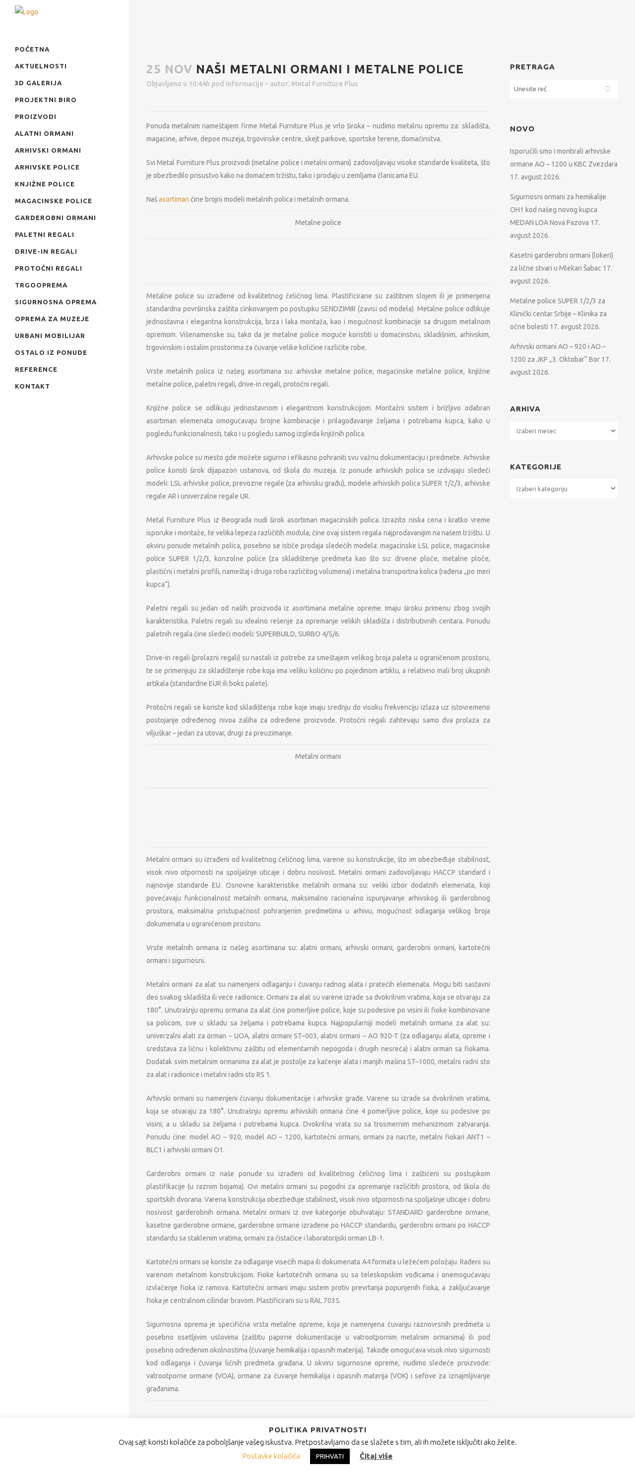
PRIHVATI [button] (330, 1456)
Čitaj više (376, 1456)
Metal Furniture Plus (324, 84)
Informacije (244, 84)
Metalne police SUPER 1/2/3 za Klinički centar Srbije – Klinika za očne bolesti (558, 314)
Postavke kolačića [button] (271, 1456)
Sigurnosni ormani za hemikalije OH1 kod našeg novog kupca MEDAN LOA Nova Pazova (558, 209)
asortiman (174, 199)
